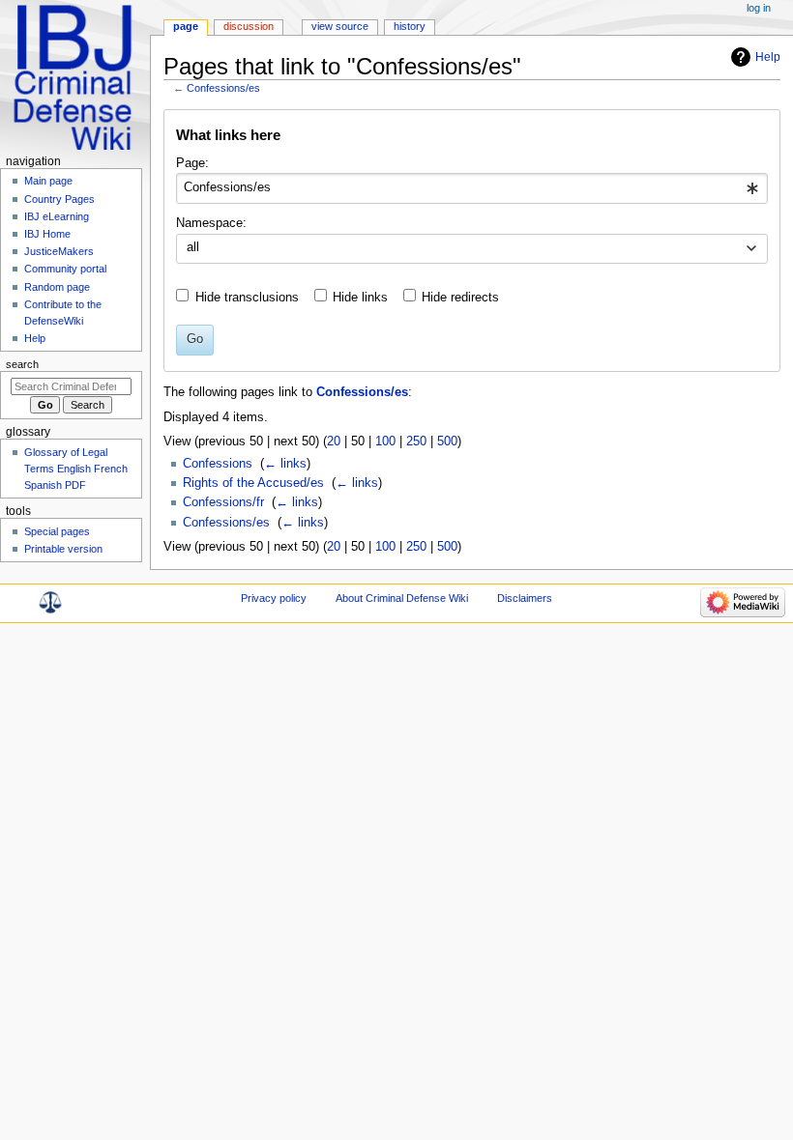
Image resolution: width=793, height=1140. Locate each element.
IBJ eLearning (56, 216)
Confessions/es (223, 88)
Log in (759, 8)
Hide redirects (460, 297)
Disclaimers (524, 598)
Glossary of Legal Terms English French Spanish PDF (76, 468)
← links (285, 463)
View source (339, 26)
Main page (48, 180)
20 (333, 441)
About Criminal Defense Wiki (402, 598)
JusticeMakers (59, 251)
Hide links (360, 297)
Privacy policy (274, 598)
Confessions (217, 463)
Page (185, 26)
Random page (57, 287)
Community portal (65, 268)
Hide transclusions (247, 297)
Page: (192, 163)
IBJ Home (47, 234)
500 (447, 441)
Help (767, 57)
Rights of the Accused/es (253, 483)
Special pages (57, 531)
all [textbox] (193, 247)
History (410, 26)
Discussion (248, 26)
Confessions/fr (223, 502)
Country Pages (59, 199)
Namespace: (211, 223)
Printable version (63, 549)
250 (416, 441)
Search (22, 364)
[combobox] (471, 188)
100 (385, 441)
